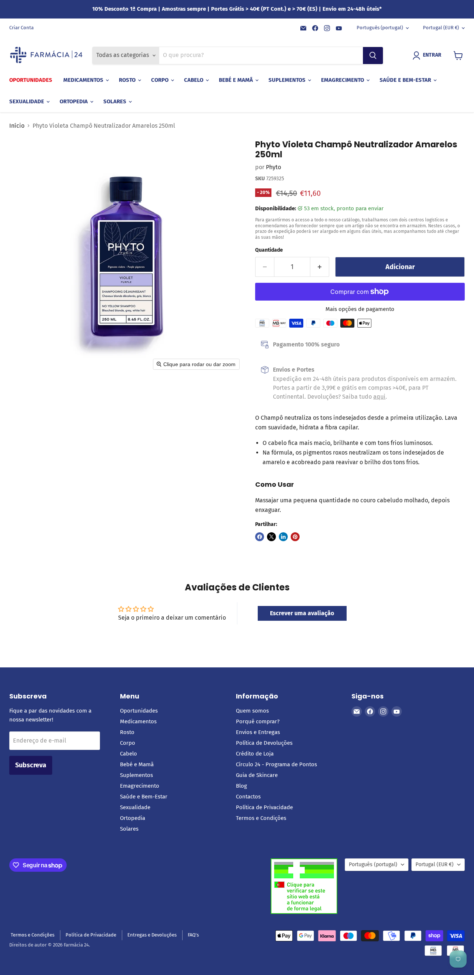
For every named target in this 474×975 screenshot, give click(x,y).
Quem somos (252, 710)
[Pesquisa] (373, 55)
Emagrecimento (343, 80)
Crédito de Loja (255, 753)
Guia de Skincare (257, 775)
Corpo (160, 80)
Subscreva (30, 765)
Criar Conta (21, 27)
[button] (428, 55)
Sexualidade (27, 101)
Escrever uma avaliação (302, 613)
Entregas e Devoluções (152, 935)
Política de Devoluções (264, 743)
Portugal (441, 27)
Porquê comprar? (258, 721)
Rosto (128, 80)
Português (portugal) (380, 27)
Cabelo (194, 80)
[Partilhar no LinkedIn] (283, 536)
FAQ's (193, 935)
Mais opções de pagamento (360, 309)
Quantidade (269, 250)
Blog (241, 786)
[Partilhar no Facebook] (259, 536)
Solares (115, 101)
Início (16, 126)
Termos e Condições (261, 818)
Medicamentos (84, 80)
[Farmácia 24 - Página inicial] (46, 56)
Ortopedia (74, 101)
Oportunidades (30, 80)
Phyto (273, 167)
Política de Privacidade (264, 807)
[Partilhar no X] (271, 536)
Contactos (248, 796)
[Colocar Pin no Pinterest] (295, 536)
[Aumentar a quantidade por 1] (319, 267)
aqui (379, 396)
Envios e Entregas (258, 732)
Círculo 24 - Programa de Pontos (276, 764)
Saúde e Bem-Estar (406, 80)
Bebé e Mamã (236, 80)
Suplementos (287, 80)
